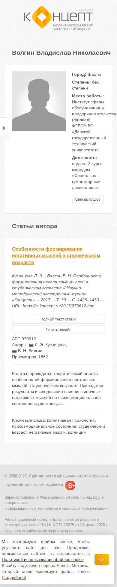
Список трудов (87, 199)
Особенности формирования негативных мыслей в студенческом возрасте (56, 255)
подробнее (14, 577)
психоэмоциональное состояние (44, 426)
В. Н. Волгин (29, 350)
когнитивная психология (71, 420)
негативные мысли (47, 432)
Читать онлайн (58, 330)
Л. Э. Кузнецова (50, 344)
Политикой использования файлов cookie (43, 559)
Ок (101, 559)
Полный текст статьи (58, 319)
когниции (77, 432)
